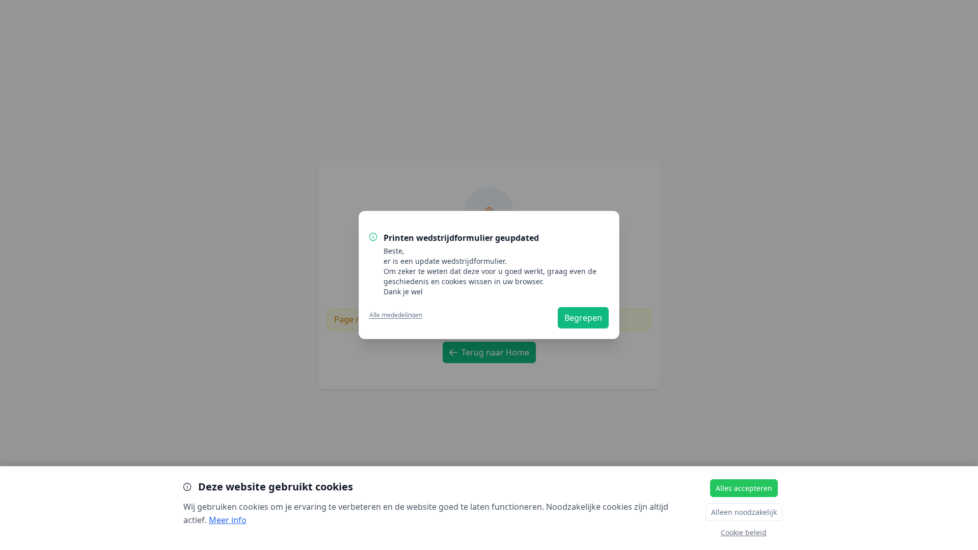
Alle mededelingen (395, 315)
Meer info (228, 520)
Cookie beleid (744, 532)
